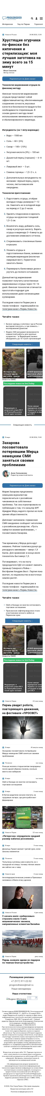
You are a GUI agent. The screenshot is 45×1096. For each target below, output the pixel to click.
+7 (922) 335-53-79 (29, 1025)
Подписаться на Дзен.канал (22, 79)
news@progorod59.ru (28, 1023)
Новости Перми (10, 701)
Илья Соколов (9, 70)
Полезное (8, 763)
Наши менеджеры (21, 988)
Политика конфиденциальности (22, 1092)
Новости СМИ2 (9, 379)
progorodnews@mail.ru (21, 985)
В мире (7, 437)
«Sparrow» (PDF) (22, 1079)
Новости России (11, 34)
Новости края (10, 874)
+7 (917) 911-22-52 (21, 981)
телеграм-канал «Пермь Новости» (19, 309)
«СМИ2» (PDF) (35, 1077)
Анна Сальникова (19, 473)
